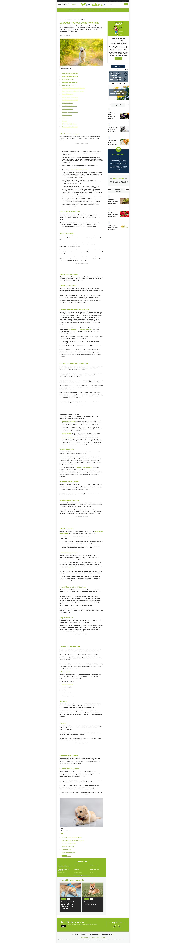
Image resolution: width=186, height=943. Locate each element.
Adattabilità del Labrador (69, 106)
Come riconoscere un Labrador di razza (73, 91)
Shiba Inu (76, 865)
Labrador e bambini (67, 103)
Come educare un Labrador (70, 127)
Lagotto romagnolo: (67, 437)
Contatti (83, 934)
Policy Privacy (95, 937)
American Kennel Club (68, 846)
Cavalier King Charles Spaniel (63, 870)
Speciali (99, 10)
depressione (71, 567)
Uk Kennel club (72, 329)
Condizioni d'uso (85, 937)
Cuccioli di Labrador (67, 94)
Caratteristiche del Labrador (70, 76)
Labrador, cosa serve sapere (70, 73)
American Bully (94, 869)
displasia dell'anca (67, 684)
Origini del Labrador (67, 79)
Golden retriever (66, 433)
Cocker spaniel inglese (68, 421)
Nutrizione (65, 118)
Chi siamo (75, 934)
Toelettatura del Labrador (69, 124)
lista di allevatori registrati (84, 467)
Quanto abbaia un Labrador (70, 100)
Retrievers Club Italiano (68, 852)
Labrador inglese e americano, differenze (73, 88)
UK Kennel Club (66, 849)
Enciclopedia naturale (75, 10)
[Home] (93, 5)
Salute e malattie (67, 115)
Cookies (103, 937)
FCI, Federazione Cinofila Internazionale (73, 840)
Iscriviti (73, 4)
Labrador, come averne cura (70, 112)
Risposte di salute (110, 10)
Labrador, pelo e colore (68, 85)
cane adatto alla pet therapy (79, 169)
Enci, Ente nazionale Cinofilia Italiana (72, 837)
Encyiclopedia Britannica (69, 843)
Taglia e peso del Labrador (69, 82)
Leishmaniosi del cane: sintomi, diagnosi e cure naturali (64, 866)
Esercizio (64, 121)
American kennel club (86, 329)
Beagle (76, 869)
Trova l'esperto (89, 10)
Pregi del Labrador (67, 109)
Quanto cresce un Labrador (70, 97)
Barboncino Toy (94, 865)
